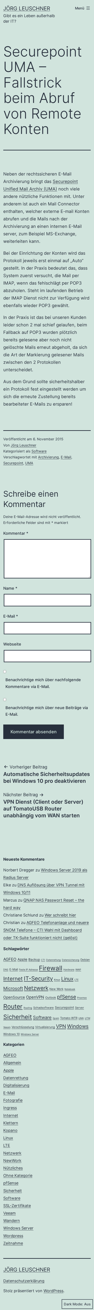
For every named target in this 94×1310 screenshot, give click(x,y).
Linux (67, 979)
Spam (56, 1018)
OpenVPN (35, 997)
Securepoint (13, 463)
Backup (34, 959)
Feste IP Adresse (28, 969)
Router (13, 1006)
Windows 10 (11, 1034)
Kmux (57, 979)
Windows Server (30, 1034)
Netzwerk (36, 988)
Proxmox (82, 997)
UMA (29, 463)
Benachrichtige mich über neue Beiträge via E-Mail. (46, 711)
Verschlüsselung (23, 1027)
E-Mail (66, 457)
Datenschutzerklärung (23, 1281)
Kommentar (15, 533)
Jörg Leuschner (26, 8)
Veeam (6, 1027)
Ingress (10, 1107)
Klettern (10, 1123)
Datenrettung (53, 960)
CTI (43, 960)
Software (39, 451)
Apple (22, 959)
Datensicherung (70, 960)
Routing (28, 1007)
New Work (56, 989)
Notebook (69, 989)
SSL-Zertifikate (17, 1205)
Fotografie (13, 1100)
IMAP (78, 969)
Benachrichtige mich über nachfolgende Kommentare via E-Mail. (43, 683)
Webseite (12, 644)
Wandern (11, 1220)
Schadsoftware (43, 1007)
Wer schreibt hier (60, 915)
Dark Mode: (73, 1304)
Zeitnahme (13, 1243)
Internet (13, 978)
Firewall (50, 968)
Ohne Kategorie (17, 1175)
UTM (87, 1018)
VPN (61, 1026)
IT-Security (38, 978)
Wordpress (13, 1235)
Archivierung (48, 457)
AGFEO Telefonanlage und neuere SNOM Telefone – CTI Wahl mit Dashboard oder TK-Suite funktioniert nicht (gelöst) (46, 930)
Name (10, 588)
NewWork (12, 1160)
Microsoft (13, 988)
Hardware (68, 969)
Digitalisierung (16, 1085)
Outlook (50, 997)
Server (79, 1007)
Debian (85, 959)
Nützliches (13, 1168)
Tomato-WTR (68, 1018)
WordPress (53, 1290)
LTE (76, 979)
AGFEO (9, 959)
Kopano (10, 1130)
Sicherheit (17, 1017)
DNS (5, 969)
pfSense (66, 997)
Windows (78, 1026)
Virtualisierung (45, 1027)
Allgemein (12, 1062)
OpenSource (14, 997)
